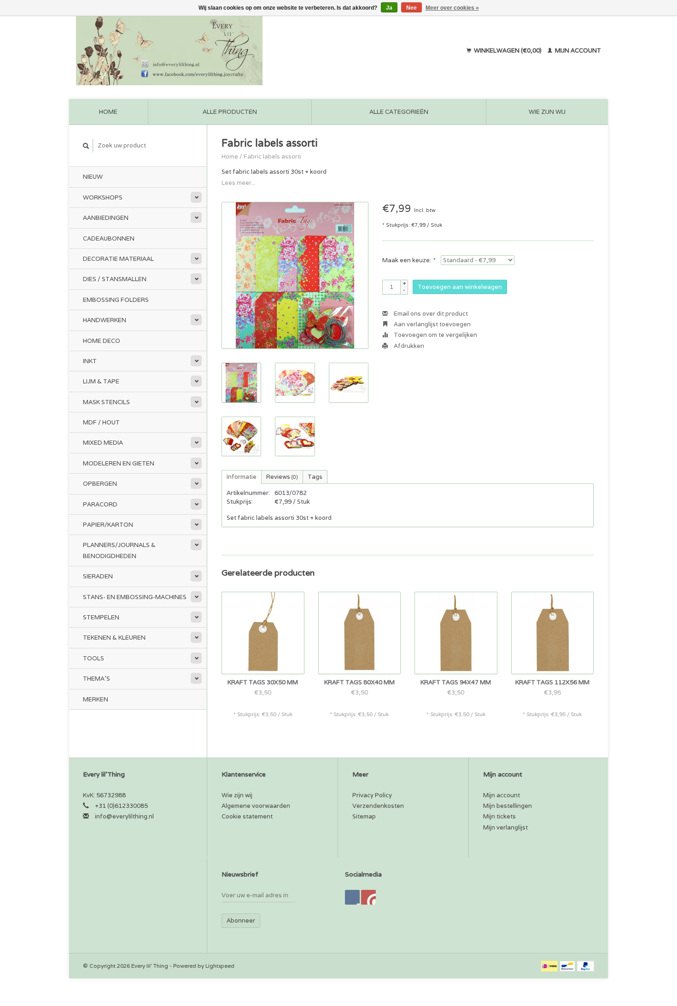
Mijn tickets (499, 816)
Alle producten (230, 112)
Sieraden (98, 576)
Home (108, 112)
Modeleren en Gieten (118, 463)
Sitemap (364, 816)
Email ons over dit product (430, 314)
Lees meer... (239, 183)
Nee (411, 8)
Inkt (90, 361)
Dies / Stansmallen (114, 279)
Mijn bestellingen (507, 806)
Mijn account (577, 50)
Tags (315, 477)
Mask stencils (106, 402)
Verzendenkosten (378, 806)
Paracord (100, 504)
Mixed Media (103, 443)
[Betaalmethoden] (550, 966)
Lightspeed (219, 965)
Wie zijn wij (547, 112)
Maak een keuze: (408, 260)
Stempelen (101, 617)
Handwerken (104, 320)
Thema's (96, 678)
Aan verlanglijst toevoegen (431, 324)
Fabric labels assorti (272, 156)
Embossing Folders (116, 300)
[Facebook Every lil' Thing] (352, 897)
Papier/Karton (108, 525)
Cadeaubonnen (108, 238)
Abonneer (241, 920)
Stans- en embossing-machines (135, 597)
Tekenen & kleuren (114, 637)
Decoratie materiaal (118, 259)
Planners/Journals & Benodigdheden (119, 550)
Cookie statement (247, 816)
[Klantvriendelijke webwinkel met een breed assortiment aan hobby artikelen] (228, 50)
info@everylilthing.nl (124, 816)
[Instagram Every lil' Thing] (368, 897)
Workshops (103, 197)
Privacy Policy (372, 795)
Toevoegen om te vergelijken (434, 335)
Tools (93, 658)
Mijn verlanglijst (505, 827)
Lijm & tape (101, 381)
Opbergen (100, 484)
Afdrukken (408, 346)
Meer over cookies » (452, 8)
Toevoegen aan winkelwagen (460, 287)
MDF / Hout (101, 422)
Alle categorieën (398, 112)
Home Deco (101, 341)
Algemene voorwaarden (256, 806)
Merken (95, 699)
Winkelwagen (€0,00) (508, 50)
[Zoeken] (86, 146)
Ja (389, 8)
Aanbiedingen (105, 218)
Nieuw (93, 177)
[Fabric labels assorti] (295, 275)
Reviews (282, 477)
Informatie (242, 477)
